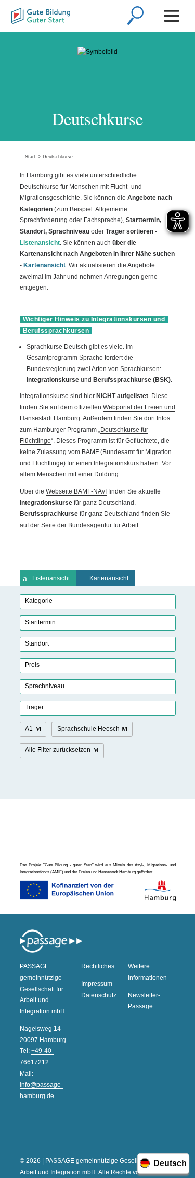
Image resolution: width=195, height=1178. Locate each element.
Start (27, 156)
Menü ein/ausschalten (173, 15)
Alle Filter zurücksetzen (57, 750)
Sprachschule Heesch (88, 728)
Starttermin (40, 622)
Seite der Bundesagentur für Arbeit (89, 525)
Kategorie (39, 601)
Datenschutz (98, 995)
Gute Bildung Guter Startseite (40, 17)
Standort (37, 643)
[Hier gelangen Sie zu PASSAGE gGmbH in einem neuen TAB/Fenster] (51, 951)
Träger (34, 707)
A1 (29, 728)
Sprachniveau (44, 686)
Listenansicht (51, 578)
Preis (32, 664)
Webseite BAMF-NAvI (76, 491)
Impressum (96, 984)
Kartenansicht (108, 578)
